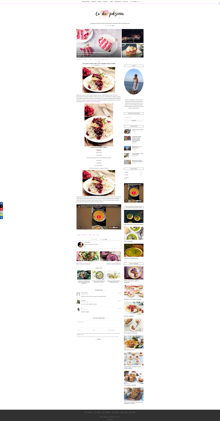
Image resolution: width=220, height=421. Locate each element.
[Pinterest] (134, 1)
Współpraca (118, 1)
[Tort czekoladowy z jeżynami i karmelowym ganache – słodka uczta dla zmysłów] (133, 36)
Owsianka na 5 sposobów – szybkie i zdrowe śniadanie (137, 161)
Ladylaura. (83, 299)
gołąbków (98, 101)
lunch (90, 234)
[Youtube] (135, 1)
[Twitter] (131, 1)
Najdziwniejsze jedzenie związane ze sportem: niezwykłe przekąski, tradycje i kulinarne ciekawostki (136, 139)
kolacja (78, 234)
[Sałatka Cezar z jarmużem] (114, 275)
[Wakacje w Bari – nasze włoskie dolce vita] (127, 148)
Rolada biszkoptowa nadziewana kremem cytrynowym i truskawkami (132, 53)
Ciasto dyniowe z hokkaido (130, 385)
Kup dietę (125, 1)
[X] (1, 206)
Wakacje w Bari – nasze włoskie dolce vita (136, 147)
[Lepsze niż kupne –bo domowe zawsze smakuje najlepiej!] (134, 358)
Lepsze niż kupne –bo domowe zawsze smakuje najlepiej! (132, 367)
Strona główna (85, 1)
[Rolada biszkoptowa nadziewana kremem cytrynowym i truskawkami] (133, 50)
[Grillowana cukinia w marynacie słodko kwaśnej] (99, 275)
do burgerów (92, 101)
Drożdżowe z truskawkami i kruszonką (132, 299)
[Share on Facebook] (102, 239)
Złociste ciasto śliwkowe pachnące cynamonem (131, 281)
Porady (100, 1)
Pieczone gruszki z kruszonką (130, 333)
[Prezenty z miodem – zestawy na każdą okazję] (127, 155)
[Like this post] (100, 239)
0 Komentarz (85, 56)
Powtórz (119, 299)
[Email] (1, 211)
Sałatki (90, 59)
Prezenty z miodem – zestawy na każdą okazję (137, 154)
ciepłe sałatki (86, 101)
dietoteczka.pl (84, 291)
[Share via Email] (106, 239)
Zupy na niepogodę (128, 241)
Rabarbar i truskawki (129, 316)
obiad (94, 234)
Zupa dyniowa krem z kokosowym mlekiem (133, 224)
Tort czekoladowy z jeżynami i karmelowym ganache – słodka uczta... (131, 39)
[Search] (138, 1)
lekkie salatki (84, 234)
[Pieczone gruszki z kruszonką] (134, 325)
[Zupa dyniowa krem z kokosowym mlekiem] (134, 216)
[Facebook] (130, 1)
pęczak (98, 234)
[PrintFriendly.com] (1, 214)
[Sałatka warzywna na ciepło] (127, 131)
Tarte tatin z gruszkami (129, 349)
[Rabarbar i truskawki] (134, 308)
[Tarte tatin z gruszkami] (134, 342)
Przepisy (105, 1)
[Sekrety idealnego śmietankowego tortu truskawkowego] (98, 43)
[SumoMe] (1, 217)
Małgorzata (97, 65)
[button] (79, 43)
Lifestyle (133, 172)
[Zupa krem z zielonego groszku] (134, 250)
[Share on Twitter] (103, 239)
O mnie (111, 1)
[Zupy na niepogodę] (134, 233)
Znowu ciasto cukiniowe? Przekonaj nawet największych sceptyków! (133, 402)
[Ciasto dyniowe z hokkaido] (134, 377)
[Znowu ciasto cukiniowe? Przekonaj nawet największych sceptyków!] (134, 394)
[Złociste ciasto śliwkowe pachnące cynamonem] (134, 272)
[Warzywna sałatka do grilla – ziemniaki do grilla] (84, 275)
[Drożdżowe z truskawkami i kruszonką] (134, 291)
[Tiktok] (114, 25)
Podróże (93, 1)
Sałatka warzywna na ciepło (137, 129)
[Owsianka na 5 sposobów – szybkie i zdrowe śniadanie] (127, 162)
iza (81, 307)
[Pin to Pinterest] (104, 239)
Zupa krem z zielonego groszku (131, 258)
